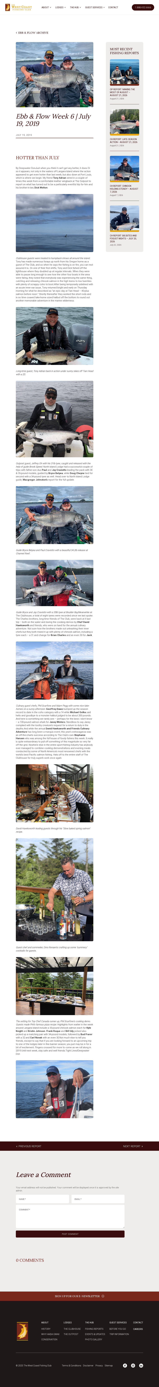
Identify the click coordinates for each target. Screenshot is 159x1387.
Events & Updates (95, 1334)
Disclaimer (88, 1365)
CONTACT (113, 7)
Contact (138, 1322)
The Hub (89, 1322)
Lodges (68, 1322)
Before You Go (117, 1329)
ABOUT (45, 7)
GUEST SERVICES (93, 7)
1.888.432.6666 (143, 7)
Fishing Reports (94, 1329)
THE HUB (74, 7)
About (45, 1322)
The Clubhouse (72, 1329)
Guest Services (118, 1322)
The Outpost (71, 1334)
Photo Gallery (93, 1339)
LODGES (59, 7)
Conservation (49, 1339)
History (45, 1329)
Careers (138, 1329)
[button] (46, 7)
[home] (18, 7)
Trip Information (119, 1334)
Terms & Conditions (71, 1365)
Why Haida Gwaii (50, 1334)
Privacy (99, 1365)
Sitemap (109, 1365)
